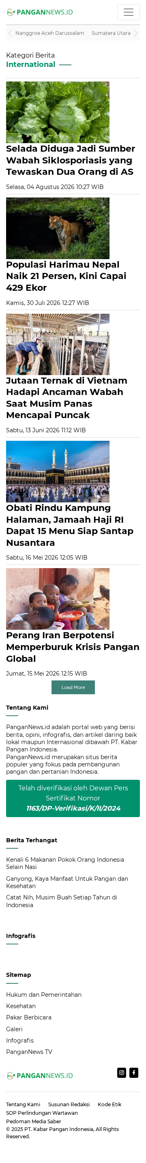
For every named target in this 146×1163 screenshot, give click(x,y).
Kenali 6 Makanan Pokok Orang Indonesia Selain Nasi (65, 863)
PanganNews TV (29, 1052)
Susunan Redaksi (69, 1104)
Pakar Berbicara (29, 1017)
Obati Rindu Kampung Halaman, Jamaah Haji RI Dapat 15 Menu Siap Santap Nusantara (69, 525)
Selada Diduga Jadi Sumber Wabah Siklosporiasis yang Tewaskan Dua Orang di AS (70, 160)
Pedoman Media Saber (33, 1121)
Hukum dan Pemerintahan (44, 994)
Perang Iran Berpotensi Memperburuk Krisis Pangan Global (73, 647)
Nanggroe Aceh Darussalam (49, 33)
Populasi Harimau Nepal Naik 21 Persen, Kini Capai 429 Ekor (66, 276)
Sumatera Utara (111, 33)
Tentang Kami (23, 1104)
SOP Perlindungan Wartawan (42, 1113)
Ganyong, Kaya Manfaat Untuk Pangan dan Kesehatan (67, 882)
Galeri (14, 1029)
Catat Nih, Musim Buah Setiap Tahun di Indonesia (61, 901)
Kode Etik (109, 1104)
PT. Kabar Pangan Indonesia (58, 1129)
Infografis (20, 1040)
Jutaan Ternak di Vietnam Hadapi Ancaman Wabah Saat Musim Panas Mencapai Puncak (66, 398)
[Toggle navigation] (128, 12)
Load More (73, 687)
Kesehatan (21, 1006)
